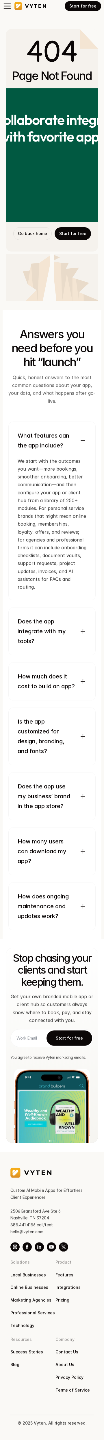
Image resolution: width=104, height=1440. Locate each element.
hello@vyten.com (26, 1231)
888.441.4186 (23, 1224)
